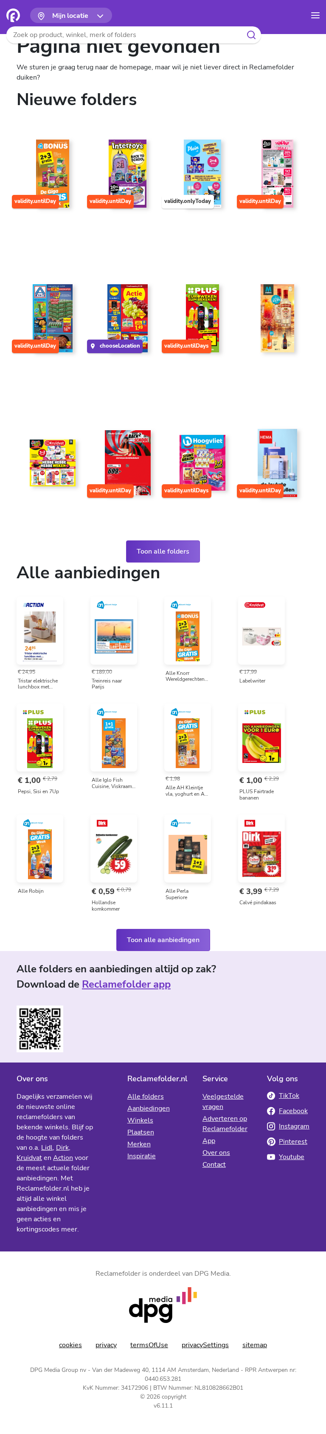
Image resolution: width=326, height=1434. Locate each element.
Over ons (216, 1152)
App (208, 1140)
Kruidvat (29, 1158)
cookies (70, 1345)
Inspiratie (141, 1156)
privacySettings (205, 1345)
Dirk (62, 1147)
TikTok (289, 1095)
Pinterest (293, 1141)
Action (63, 1158)
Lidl (47, 1147)
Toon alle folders (163, 551)
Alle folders (145, 1096)
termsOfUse (149, 1345)
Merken (139, 1144)
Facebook (293, 1111)
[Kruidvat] (51, 466)
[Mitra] (276, 322)
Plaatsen (140, 1132)
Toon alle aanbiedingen (163, 940)
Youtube (291, 1157)
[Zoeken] (251, 34)
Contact (214, 1164)
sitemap (254, 1345)
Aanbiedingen (148, 1108)
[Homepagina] (13, 15)
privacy (106, 1345)
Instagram (294, 1126)
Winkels (140, 1120)
